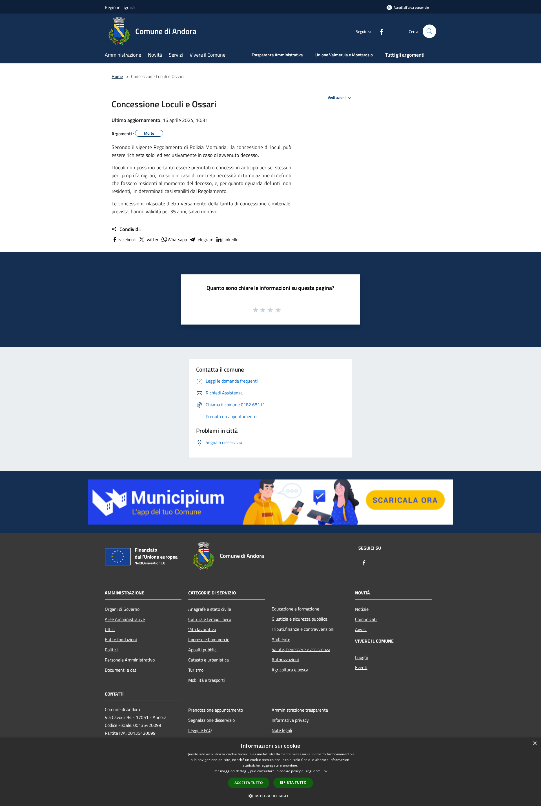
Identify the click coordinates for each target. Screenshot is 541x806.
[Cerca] (429, 31)
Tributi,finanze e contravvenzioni (303, 629)
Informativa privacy (290, 720)
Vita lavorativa (202, 629)
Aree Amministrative (125, 619)
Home (117, 76)
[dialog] (270, 772)
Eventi (361, 667)
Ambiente (281, 639)
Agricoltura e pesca (290, 669)
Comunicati (366, 619)
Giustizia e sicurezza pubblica (299, 619)
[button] (270, 795)
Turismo (195, 670)
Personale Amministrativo (130, 659)
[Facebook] (379, 31)
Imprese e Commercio (208, 639)
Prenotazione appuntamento (215, 710)
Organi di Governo (122, 609)
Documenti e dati (121, 670)
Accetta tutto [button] (248, 782)
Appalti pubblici (203, 649)
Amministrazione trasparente (300, 710)
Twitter (152, 239)
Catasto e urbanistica (208, 659)
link (324, 771)
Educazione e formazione (295, 608)
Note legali (282, 730)
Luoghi (361, 657)
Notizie (362, 609)
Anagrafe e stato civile (209, 609)
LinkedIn (230, 239)
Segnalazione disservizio (211, 720)
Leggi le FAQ (200, 730)
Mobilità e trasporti (206, 680)
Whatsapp (177, 239)
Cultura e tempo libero (209, 619)
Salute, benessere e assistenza (301, 649)
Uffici (110, 629)
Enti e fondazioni (121, 639)
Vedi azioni (337, 97)
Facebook (127, 239)
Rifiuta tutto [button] (293, 782)
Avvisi (361, 629)
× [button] (535, 743)
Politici (111, 649)
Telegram (204, 239)
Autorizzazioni (285, 659)
